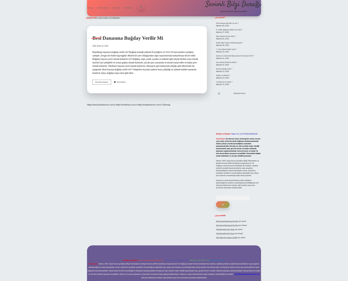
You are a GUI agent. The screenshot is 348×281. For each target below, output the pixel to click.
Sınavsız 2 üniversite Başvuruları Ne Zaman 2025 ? (235, 56)
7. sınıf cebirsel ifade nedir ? (226, 49)
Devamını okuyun (103, 83)
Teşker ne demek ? (223, 75)
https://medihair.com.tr (126, 105)
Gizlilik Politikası (103, 8)
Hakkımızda (128, 8)
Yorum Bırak (120, 82)
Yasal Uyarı (116, 8)
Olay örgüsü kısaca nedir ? (226, 36)
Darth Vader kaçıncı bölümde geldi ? (229, 43)
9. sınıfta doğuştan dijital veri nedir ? (229, 30)
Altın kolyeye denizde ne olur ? (227, 23)
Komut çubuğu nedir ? (224, 69)
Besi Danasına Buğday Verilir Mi (127, 38)
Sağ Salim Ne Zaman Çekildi (226, 238)
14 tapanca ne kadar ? (224, 82)
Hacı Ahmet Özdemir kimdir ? (226, 62)
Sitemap (166, 105)
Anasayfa (90, 8)
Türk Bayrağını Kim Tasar (225, 229)
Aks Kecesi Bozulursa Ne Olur (227, 221)
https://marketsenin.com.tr (149, 105)
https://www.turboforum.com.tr (101, 105)
